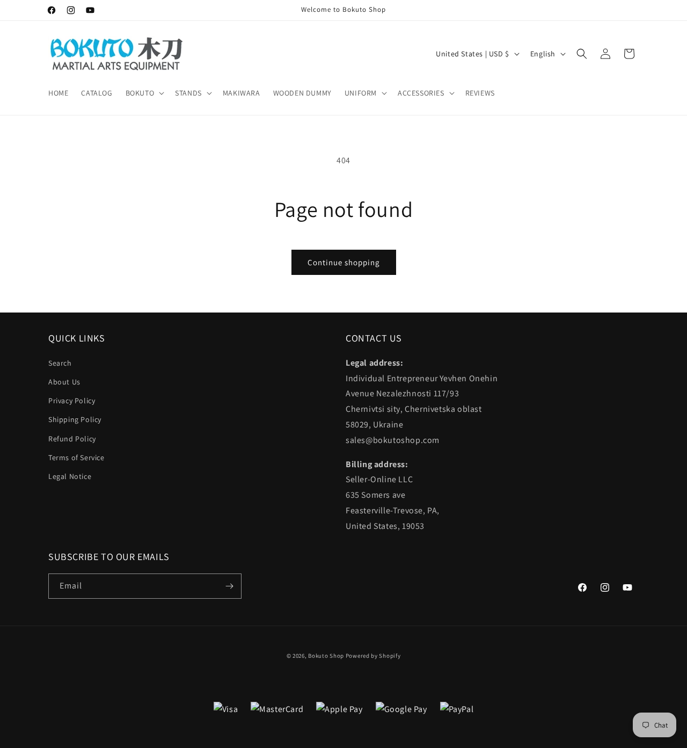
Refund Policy (72, 439)
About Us (64, 382)
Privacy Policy (71, 400)
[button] (144, 93)
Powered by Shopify (373, 655)
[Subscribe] (229, 586)
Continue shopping (344, 262)
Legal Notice (69, 476)
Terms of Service (76, 457)
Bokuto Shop (326, 655)
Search (60, 363)
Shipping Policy (74, 419)
